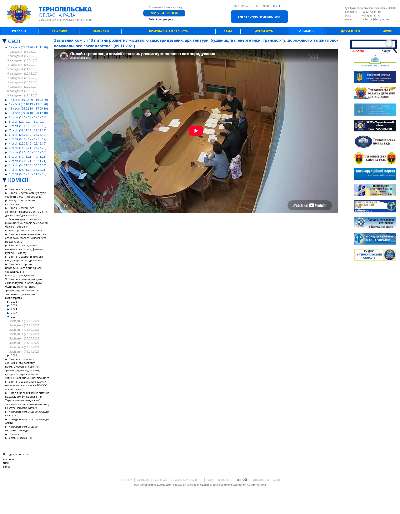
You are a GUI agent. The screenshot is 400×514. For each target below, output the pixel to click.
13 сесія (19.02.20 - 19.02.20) (28, 100)
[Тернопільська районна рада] (375, 158)
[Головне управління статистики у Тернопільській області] (375, 223)
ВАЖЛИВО (59, 31)
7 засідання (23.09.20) (22, 78)
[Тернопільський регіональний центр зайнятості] (375, 206)
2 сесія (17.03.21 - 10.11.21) (27, 161)
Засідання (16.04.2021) (24, 343)
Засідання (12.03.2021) (24, 347)
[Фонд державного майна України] (375, 239)
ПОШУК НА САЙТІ (242, 5)
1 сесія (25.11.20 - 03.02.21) (27, 170)
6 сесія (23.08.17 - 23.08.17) (27, 135)
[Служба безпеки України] (375, 126)
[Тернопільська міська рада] (375, 142)
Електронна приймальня (259, 17)
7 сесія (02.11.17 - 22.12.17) (27, 130)
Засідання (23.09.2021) (24, 334)
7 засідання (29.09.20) (22, 87)
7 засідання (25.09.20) (22, 82)
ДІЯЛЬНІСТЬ (264, 31)
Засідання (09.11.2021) (24, 325)
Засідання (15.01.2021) (24, 351)
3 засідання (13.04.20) (22, 60)
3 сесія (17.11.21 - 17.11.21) (27, 156)
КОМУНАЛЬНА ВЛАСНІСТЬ (168, 31)
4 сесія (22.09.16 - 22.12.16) (27, 143)
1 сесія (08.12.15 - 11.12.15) (27, 174)
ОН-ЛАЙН (306, 31)
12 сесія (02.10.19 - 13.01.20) (28, 104)
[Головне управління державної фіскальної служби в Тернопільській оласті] (375, 255)
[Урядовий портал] (375, 77)
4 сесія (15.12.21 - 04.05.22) (27, 148)
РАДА (228, 31)
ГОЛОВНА (19, 31)
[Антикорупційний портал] (375, 174)
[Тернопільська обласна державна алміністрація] (375, 93)
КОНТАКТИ (262, 5)
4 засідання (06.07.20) (22, 65)
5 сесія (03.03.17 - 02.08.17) (27, 139)
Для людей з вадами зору (165, 7)
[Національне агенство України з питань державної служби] (375, 190)
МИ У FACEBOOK (164, 13)
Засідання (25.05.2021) (24, 338)
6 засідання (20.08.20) (22, 73)
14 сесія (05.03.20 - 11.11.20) (28, 47)
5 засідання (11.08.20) (22, 69)
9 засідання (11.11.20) (22, 95)
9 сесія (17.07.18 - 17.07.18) (27, 117)
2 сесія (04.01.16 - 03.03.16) (27, 165)
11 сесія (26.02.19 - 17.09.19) (28, 108)
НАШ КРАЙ (101, 31)
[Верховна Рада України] (375, 61)
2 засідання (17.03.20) (22, 56)
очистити (358, 51)
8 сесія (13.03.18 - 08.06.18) (27, 126)
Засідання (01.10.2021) (24, 330)
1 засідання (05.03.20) (22, 52)
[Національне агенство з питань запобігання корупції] (375, 110)
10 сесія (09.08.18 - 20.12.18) (28, 113)
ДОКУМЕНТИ (350, 31)
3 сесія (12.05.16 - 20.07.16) (27, 152)
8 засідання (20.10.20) (22, 91)
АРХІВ (387, 31)
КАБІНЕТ (277, 5)
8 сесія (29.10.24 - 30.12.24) (27, 122)
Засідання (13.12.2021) (24, 321)
